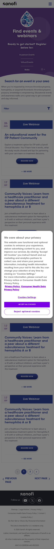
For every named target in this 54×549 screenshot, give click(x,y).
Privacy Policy (12, 287)
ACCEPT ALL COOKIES (27, 304)
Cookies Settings (27, 298)
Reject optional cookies (27, 312)
